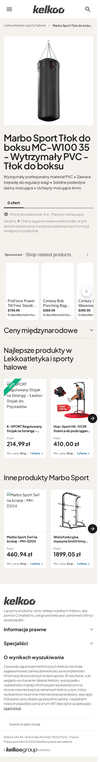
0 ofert (13, 202)
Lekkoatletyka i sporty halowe (25, 25)
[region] (48, 418)
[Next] (92, 418)
